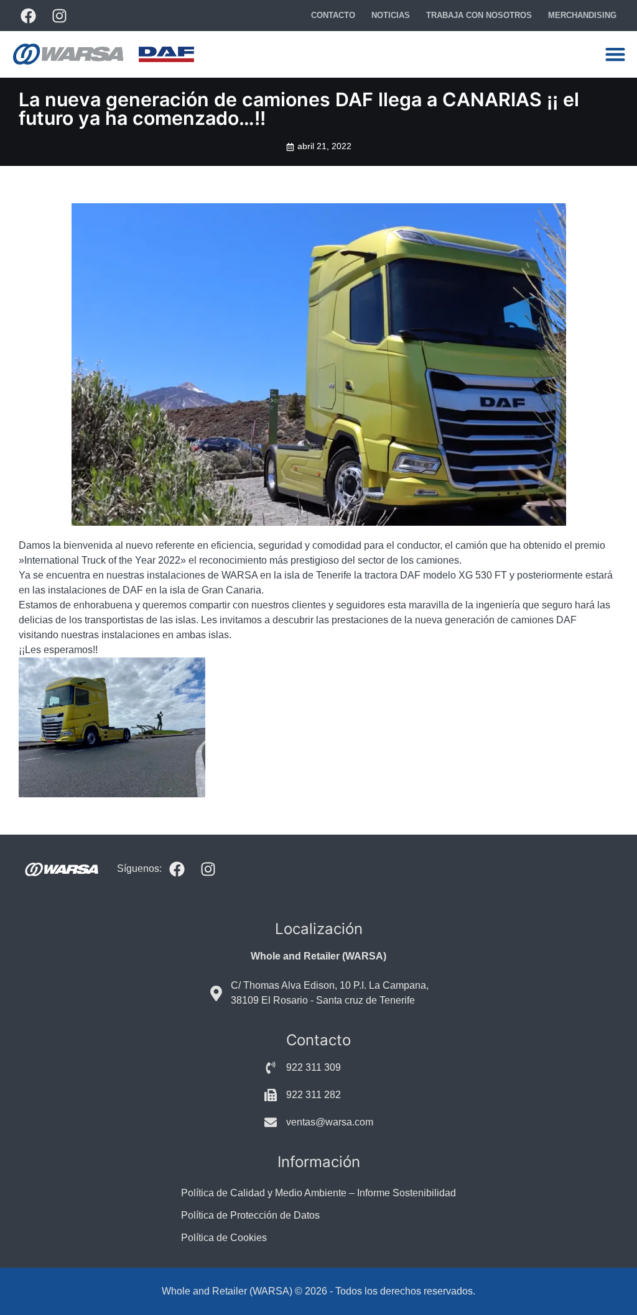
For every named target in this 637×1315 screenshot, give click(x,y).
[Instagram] (59, 15)
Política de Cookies (224, 1237)
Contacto (333, 15)
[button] (615, 54)
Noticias (390, 15)
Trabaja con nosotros (479, 15)
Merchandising (582, 15)
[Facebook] (28, 15)
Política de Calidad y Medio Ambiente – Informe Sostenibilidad (318, 1193)
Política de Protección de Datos (250, 1215)
